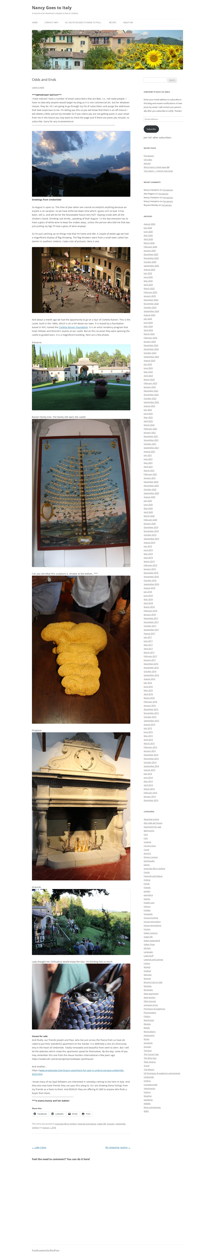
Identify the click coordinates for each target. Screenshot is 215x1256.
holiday (147, 910)
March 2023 (149, 379)
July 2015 (148, 728)
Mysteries (148, 989)
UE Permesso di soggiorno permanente (162, 1073)
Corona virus (150, 845)
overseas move (151, 1005)
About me (128, 22)
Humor (147, 929)
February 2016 (150, 701)
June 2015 (148, 732)
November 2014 (151, 758)
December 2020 (151, 481)
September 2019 (151, 538)
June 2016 (148, 686)
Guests (147, 898)
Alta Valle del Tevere (153, 823)
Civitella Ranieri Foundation (73, 327)
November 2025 (151, 258)
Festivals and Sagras (86, 1123)
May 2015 (148, 735)
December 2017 (151, 618)
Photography (150, 1012)
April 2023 (148, 375)
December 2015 (151, 709)
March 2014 (149, 788)
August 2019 (149, 542)
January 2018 (150, 614)
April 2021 (148, 466)
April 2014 (148, 785)
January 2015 (150, 751)
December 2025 (151, 254)
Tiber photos (150, 1061)
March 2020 (149, 516)
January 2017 (150, 660)
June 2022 (148, 413)
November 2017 (151, 622)
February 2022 (150, 428)
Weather (148, 1096)
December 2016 (151, 663)
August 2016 (149, 679)
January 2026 (150, 250)
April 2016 (148, 694)
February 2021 (150, 474)
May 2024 (148, 326)
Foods (147, 883)
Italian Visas (149, 944)
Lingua (147, 963)
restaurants (149, 1035)
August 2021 (149, 451)
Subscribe (151, 129)
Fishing (147, 879)
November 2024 (151, 303)
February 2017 (150, 656)
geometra (148, 895)
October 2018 (150, 580)
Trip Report (149, 1069)
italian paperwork (152, 940)
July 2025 (148, 273)
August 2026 (149, 224)
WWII (146, 1111)
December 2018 (151, 572)
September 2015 (151, 720)
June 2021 (148, 459)
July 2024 (148, 318)
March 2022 (149, 425)
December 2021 (151, 436)
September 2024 (151, 311)
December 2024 (151, 299)
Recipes (112, 22)
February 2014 (150, 792)
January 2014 (150, 796)
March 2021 (149, 470)
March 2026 (149, 243)
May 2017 (148, 644)
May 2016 (148, 690)
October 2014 (150, 762)
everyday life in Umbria (65, 1123)
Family (147, 872)
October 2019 (150, 534)
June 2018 (148, 595)
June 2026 (148, 231)
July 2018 (148, 591)
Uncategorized (150, 1084)
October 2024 (150, 307)
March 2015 (149, 743)
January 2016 (150, 705)
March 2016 (149, 697)
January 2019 (150, 569)
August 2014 (149, 770)
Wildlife (147, 1103)
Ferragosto (149, 155)
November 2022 (151, 394)
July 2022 (148, 409)
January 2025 (150, 296)
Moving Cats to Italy (153, 982)
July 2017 (148, 637)
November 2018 (151, 576)
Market (147, 967)
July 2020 (148, 500)
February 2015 (150, 747)
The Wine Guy (150, 1058)
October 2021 (150, 443)
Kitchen (147, 948)
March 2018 (149, 606)
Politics (147, 1016)
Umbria (35, 1127)
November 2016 (151, 667)
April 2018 (148, 603)
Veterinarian (149, 1088)
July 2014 (148, 773)
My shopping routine (117, 1147)
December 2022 (151, 390)
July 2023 (148, 364)
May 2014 (148, 781)
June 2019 (148, 550)
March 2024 (149, 334)
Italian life (101, 1123)
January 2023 (150, 387)
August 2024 (149, 315)
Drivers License (151, 857)
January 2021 (150, 478)
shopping (148, 1042)
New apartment (151, 993)
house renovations (152, 925)
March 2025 (149, 288)
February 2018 (150, 610)
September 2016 (151, 675)
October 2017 (150, 625)
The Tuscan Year (151, 1054)
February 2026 (150, 246)
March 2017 (149, 652)
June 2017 (148, 641)
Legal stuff (148, 955)
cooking (147, 842)
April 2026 (148, 239)
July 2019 (148, 546)
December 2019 (151, 527)
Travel (146, 1065)
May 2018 (148, 599)
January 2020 (150, 523)
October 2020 (150, 489)
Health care (149, 902)
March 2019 (149, 561)
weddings (148, 1099)
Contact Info (51, 22)
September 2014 (151, 766)
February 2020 (150, 519)
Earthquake (149, 861)
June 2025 (148, 277)
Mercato (148, 974)
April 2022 (148, 421)
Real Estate (149, 1020)
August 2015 (149, 724)
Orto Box (148, 159)
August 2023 (149, 360)
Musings (148, 986)
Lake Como (39, 1147)
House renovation (152, 921)
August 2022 (149, 406)
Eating (147, 864)
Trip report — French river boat (158, 170)
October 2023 (150, 352)
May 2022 (148, 417)
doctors (147, 853)
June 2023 (148, 368)
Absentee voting (151, 819)
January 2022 (150, 432)
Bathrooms (149, 830)
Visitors (147, 1092)
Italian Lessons (151, 933)
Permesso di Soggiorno (154, 1008)
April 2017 (148, 648)
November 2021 (151, 440)
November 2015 (151, 713)
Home (35, 22)
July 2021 (148, 455)
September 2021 (151, 447)
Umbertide (120, 1123)
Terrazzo (148, 1050)
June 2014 (148, 777)
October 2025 (150, 261)
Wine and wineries (152, 1107)
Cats (146, 838)
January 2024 (150, 341)
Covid (146, 849)
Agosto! (147, 163)
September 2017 (151, 629)
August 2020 (149, 497)
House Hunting (151, 917)
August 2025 (149, 269)
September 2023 (151, 356)
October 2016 (150, 671)
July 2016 (148, 682)
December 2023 (151, 345)
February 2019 (150, 565)
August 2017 (149, 633)
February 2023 (150, 383)
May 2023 (148, 371)
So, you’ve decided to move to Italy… (83, 22)
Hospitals (148, 914)
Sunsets (110, 1123)
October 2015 (150, 716)
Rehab (147, 1027)
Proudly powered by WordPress (45, 1250)
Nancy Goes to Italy (52, 7)
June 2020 (148, 504)
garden (147, 891)
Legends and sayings (153, 959)
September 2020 (151, 493)
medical (147, 970)
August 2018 (149, 588)
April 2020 (148, 512)
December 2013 (151, 800)
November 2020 (151, 485)
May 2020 (148, 508)
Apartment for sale (152, 826)
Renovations (150, 1031)
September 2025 (151, 265)
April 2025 (148, 284)
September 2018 (151, 584)
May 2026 (148, 235)
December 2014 (151, 754)
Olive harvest (150, 1001)
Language (148, 951)
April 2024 (148, 330)
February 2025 (150, 292)
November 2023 (151, 349)
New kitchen (149, 997)
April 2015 (148, 739)
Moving (147, 978)
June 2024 (148, 322)
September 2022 (151, 402)
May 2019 (148, 553)
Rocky (146, 1039)
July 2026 (148, 227)
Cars (146, 834)
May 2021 (148, 462)
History (147, 906)
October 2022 (150, 398)
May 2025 (148, 280)
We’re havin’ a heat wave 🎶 (157, 167)
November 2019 (151, 531)
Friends (147, 887)
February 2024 (150, 337)
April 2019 (148, 557)
